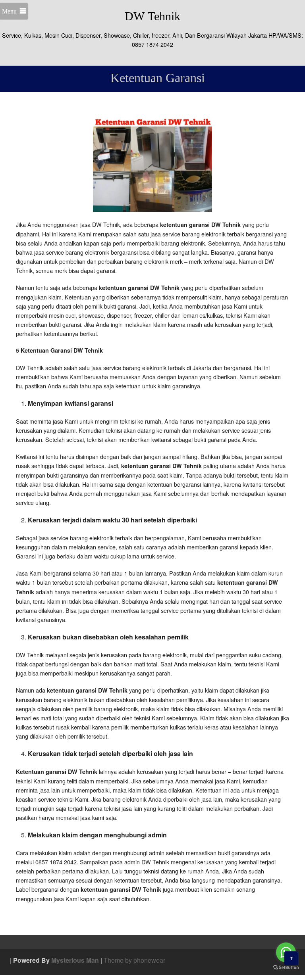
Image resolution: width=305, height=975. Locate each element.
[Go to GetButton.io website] (286, 967)
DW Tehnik (152, 16)
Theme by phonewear (134, 960)
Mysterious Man (75, 960)
